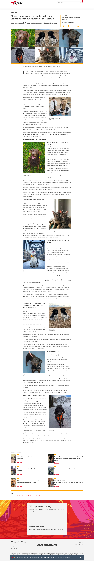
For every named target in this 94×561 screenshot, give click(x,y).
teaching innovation (36, 495)
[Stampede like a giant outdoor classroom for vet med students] (13, 470)
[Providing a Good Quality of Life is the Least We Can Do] (51, 482)
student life (15, 495)
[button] (64, 26)
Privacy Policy (13, 546)
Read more (19, 462)
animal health (28, 495)
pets (11, 495)
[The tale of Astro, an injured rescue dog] (51, 470)
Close (79, 557)
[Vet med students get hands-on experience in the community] (13, 458)
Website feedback (14, 548)
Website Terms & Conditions (63, 557)
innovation (21, 495)
